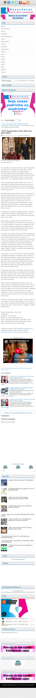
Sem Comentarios (25, 135)
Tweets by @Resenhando (18, 559)
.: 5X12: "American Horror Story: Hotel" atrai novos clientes (16, 132)
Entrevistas (4, 46)
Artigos (3, 31)
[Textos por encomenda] (18, 19)
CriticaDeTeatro (5, 41)
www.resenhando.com (27, 328)
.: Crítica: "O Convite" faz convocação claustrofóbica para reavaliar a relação (18, 498)
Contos (3, 39)
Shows (3, 64)
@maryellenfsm (25, 332)
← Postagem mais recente (9, 412)
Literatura (3, 51)
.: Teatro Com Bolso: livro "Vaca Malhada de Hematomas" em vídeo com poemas (19, 519)
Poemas (3, 59)
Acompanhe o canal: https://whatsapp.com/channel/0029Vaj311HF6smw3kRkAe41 (18, 591)
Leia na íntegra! (10, 396)
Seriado (3, 62)
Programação (5, 125)
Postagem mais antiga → (27, 412)
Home (3, 124)
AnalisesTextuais (5, 28)
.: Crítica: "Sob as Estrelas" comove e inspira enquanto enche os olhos (19, 528)
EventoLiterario (5, 49)
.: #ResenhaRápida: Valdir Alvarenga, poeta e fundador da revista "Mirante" (21, 388)
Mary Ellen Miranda (23, 124)
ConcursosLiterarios (6, 36)
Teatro (2, 67)
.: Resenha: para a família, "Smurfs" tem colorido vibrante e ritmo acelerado (22, 400)
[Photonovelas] (18, 468)
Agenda (3, 26)
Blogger (22, 464)
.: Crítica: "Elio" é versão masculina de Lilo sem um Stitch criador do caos (21, 377)
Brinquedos (4, 34)
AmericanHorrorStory (11, 124)
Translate (31, 80)
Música (3, 54)
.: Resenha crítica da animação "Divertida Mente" (21, 480)
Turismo (3, 72)
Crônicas (3, 44)
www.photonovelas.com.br (9, 332)
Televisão (3, 69)
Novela (3, 57)
